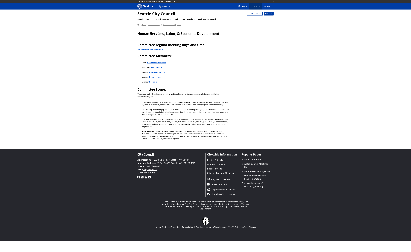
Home (144, 25)
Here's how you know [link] (168, 1)
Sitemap (252, 227)
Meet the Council (146, 172)
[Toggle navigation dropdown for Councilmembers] (152, 19)
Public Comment (255, 14)
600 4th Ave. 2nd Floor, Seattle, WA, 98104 (168, 159)
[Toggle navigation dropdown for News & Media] (195, 19)
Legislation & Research (207, 19)
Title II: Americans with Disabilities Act (211, 227)
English (165, 6)
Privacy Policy (187, 227)
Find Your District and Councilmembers (255, 177)
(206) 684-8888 (153, 166)
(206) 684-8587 (149, 169)
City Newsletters (219, 184)
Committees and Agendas (172, 25)
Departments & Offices (223, 189)
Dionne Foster (156, 67)
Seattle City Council (156, 13)
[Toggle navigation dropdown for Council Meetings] (170, 19)
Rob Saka (153, 82)
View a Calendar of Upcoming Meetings (254, 185)
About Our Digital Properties (167, 227)
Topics (176, 19)
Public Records (214, 168)
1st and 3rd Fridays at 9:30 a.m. (150, 49)
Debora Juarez (155, 77)
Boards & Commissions (223, 194)
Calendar (268, 14)
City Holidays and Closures (220, 173)
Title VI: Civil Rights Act (237, 227)
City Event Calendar (221, 179)
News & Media (187, 19)
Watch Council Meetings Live (256, 165)
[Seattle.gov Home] (138, 25)
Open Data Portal (216, 164)
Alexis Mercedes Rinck (156, 62)
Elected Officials (215, 160)
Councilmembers (143, 19)
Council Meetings (162, 19)
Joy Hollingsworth (157, 72)
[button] (273, 1)
